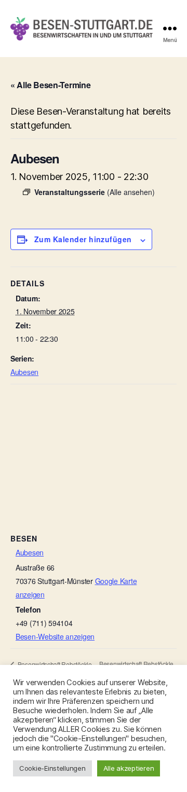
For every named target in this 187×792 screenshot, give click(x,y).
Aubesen (24, 372)
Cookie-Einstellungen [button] (52, 768)
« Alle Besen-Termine (50, 85)
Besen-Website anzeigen (55, 636)
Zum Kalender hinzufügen (83, 239)
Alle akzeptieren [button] (128, 768)
